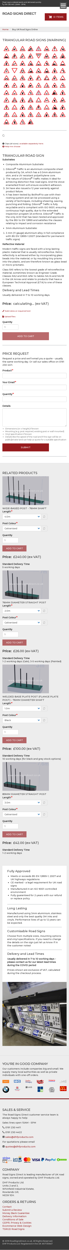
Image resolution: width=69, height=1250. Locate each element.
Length (6, 511)
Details (6, 405)
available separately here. (31, 143)
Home (5, 29)
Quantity (7, 322)
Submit (25, 447)
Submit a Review (12, 1210)
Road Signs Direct (19, 13)
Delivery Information (14, 1216)
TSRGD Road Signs (13, 1229)
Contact (7, 1206)
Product (7, 370)
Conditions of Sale (12, 1219)
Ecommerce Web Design (16, 1225)
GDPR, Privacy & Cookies (16, 1222)
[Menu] (63, 5)
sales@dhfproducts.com (19, 1137)
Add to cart (25, 336)
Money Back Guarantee (16, 1213)
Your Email (8, 382)
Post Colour (9, 523)
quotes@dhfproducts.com (20, 1146)
